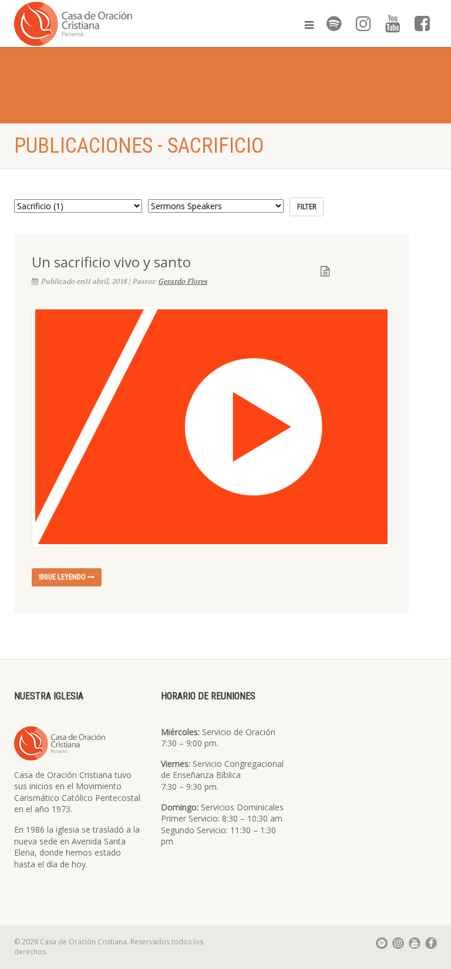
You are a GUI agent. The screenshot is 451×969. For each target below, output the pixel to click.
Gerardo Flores (182, 281)
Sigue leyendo (63, 577)
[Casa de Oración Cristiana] (115, 23)
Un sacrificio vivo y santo (111, 261)
